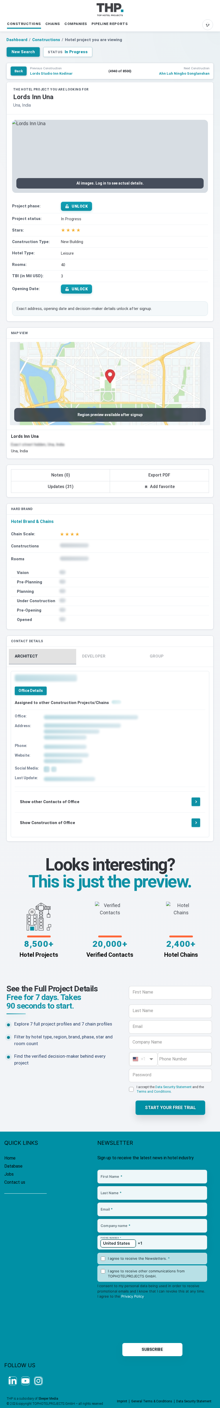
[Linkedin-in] (12, 1381)
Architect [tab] (26, 656)
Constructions (24, 24)
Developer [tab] (93, 656)
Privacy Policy (132, 1296)
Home (10, 1158)
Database (13, 1166)
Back (18, 71)
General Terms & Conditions (151, 1401)
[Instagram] (38, 1381)
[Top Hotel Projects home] (110, 9)
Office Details (31, 690)
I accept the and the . (170, 1089)
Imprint (122, 1401)
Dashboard (16, 39)
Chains (52, 24)
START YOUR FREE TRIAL (170, 1107)
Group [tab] (157, 656)
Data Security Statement (173, 1087)
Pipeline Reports (109, 24)
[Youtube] (25, 1381)
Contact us (14, 1182)
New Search (23, 51)
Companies (75, 24)
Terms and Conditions (154, 1091)
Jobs (9, 1174)
